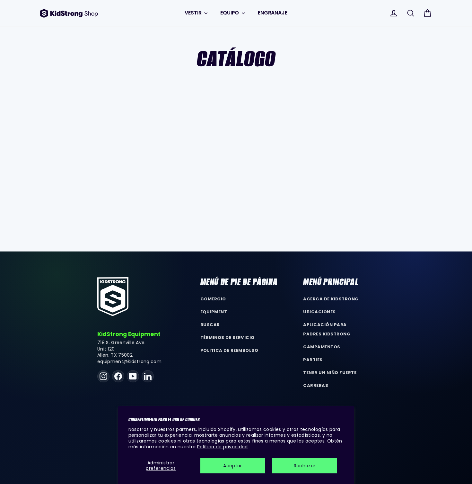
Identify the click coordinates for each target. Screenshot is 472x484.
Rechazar (305, 465)
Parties (313, 360)
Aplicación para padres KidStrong (326, 329)
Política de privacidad (222, 446)
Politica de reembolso (229, 350)
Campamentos (321, 347)
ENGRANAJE (272, 12)
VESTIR (194, 12)
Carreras (315, 385)
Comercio (213, 299)
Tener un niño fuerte (329, 373)
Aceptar (232, 465)
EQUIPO (230, 12)
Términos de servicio (227, 337)
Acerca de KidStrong (331, 299)
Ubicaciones (319, 312)
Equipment (213, 312)
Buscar (210, 325)
